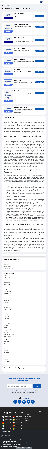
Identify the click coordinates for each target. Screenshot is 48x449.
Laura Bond (6, 339)
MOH (5, 354)
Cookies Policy (4, 436)
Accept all (29, 447)
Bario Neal (6, 350)
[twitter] (28, 402)
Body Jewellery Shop (8, 277)
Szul (4, 303)
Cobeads (5, 327)
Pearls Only (6, 359)
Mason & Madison (7, 309)
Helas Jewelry (6, 345)
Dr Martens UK (7, 284)
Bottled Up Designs (7, 291)
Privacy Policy (27, 414)
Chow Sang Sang (7, 329)
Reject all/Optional (20, 447)
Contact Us (27, 420)
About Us (26, 418)
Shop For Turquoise (8, 312)
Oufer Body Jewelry (8, 293)
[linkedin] (33, 402)
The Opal (5, 348)
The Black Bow (7, 307)
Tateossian (6, 357)
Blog (25, 422)
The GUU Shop (7, 295)
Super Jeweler (6, 316)
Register (37, 386)
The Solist (6, 325)
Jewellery (7, 5)
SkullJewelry (6, 302)
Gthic (5, 305)
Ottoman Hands (7, 282)
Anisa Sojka (6, 287)
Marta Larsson (7, 337)
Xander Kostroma (7, 336)
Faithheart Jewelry (7, 320)
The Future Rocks (7, 346)
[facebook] (15, 402)
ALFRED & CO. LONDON (9, 334)
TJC (4, 286)
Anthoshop (6, 275)
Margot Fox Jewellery (8, 296)
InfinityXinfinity (6, 289)
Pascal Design (6, 341)
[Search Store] (41, 2)
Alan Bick (5, 298)
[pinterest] (20, 402)
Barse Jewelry (6, 318)
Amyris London (7, 361)
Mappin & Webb (7, 278)
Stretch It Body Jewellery (9, 355)
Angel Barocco (7, 330)
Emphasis (6, 332)
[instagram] (24, 402)
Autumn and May (7, 323)
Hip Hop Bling (6, 300)
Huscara (5, 343)
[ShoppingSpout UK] (7, 2)
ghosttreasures (7, 363)
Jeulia (5, 311)
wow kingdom (6, 352)
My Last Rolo (6, 314)
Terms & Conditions (28, 416)
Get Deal (40, 15)
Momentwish (6, 321)
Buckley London (7, 280)
